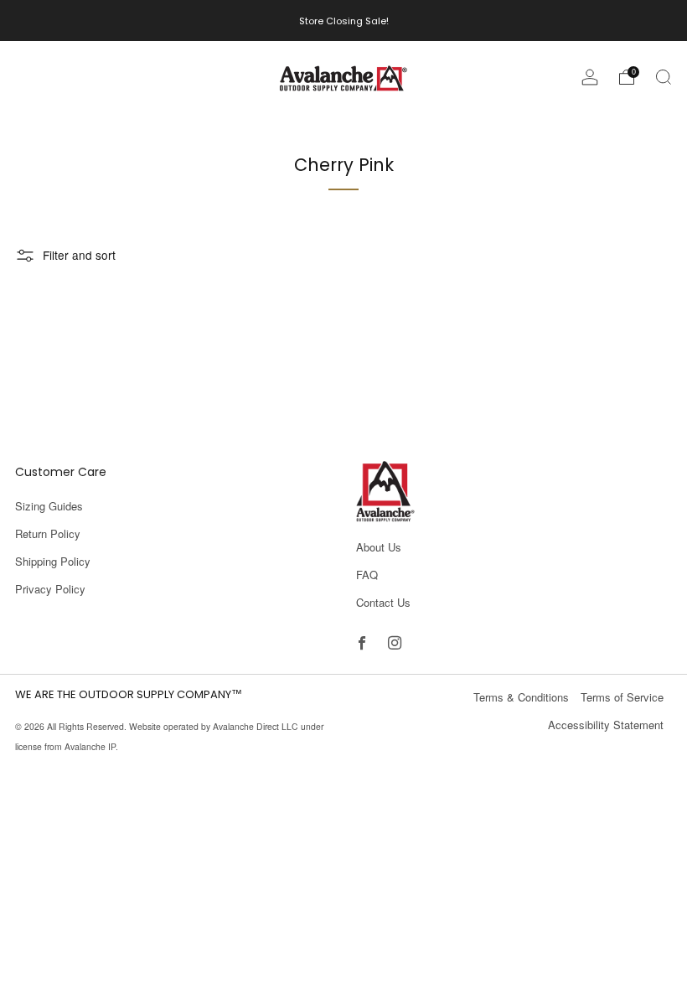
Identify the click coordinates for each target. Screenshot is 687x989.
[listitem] (344, 20)
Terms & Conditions (521, 697)
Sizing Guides (49, 506)
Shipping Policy (52, 561)
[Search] (663, 77)
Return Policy (47, 533)
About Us (378, 547)
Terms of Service (622, 697)
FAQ (367, 575)
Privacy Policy (50, 589)
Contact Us (383, 602)
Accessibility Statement (606, 725)
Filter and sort (79, 254)
